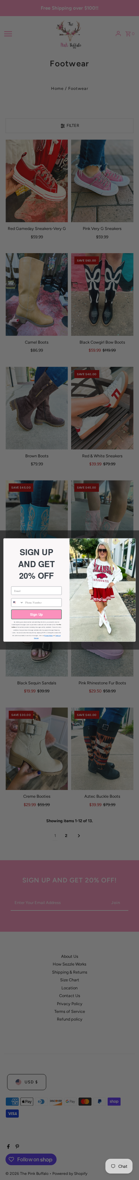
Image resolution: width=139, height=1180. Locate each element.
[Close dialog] (131, 543)
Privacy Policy (48, 635)
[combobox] (17, 602)
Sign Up (36, 614)
